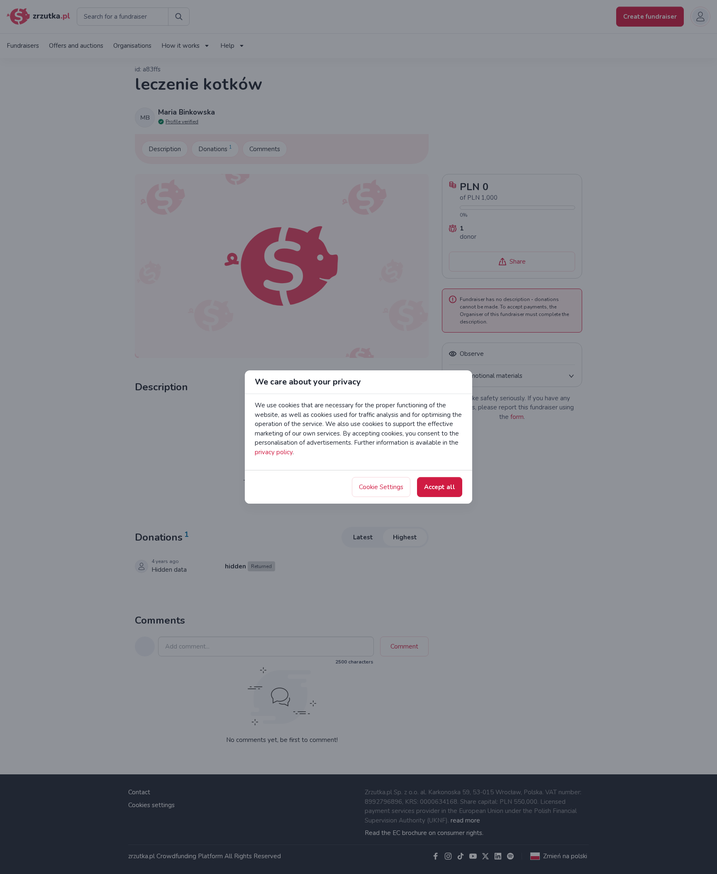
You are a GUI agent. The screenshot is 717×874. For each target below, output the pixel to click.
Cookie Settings (381, 487)
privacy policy (274, 452)
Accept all (439, 487)
